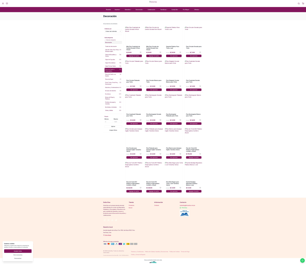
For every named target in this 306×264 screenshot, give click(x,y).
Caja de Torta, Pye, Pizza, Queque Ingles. (113, 50)
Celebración (151, 9)
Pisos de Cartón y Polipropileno (113, 70)
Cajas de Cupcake (113, 59)
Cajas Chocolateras (113, 62)
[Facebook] (104, 220)
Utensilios (128, 9)
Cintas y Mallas (113, 110)
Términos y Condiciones (137, 251)
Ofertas (196, 9)
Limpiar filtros (113, 130)
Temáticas (163, 9)
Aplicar (113, 126)
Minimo (107, 119)
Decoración (139, 9)
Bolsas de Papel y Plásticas (113, 98)
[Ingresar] (3, 3)
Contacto (156, 205)
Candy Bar (174, 9)
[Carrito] (303, 3)
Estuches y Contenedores (113, 87)
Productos (131, 205)
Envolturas (113, 94)
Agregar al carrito (134, 56)
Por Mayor (186, 9)
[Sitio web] (116, 220)
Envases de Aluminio (113, 90)
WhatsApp (184, 207)
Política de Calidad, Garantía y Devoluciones (156, 251)
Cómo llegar (108, 235)
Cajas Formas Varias (113, 66)
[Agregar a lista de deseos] (140, 52)
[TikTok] (112, 220)
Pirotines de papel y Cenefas (113, 103)
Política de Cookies (174, 251)
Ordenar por (108, 28)
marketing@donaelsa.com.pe (187, 205)
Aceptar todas (18, 251)
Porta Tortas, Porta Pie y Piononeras (113, 83)
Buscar (130, 207)
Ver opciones (174, 56)
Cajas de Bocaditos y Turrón (113, 55)
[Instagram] (108, 220)
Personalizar (17, 258)
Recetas (108, 9)
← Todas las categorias (110, 40)
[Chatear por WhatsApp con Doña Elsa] (302, 260)
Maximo (116, 119)
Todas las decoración (111, 46)
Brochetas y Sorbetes (113, 107)
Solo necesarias (17, 255)
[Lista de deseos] (7, 3)
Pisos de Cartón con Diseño (113, 75)
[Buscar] (298, 3)
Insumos (117, 9)
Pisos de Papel (113, 79)
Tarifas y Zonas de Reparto (138, 254)
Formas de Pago (185, 251)
